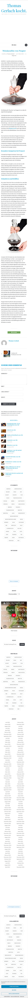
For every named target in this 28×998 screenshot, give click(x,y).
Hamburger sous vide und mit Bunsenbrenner (14, 451)
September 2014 (20, 847)
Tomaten (6, 537)
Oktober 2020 (20, 775)
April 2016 (7, 829)
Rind (6, 525)
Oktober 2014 (7, 847)
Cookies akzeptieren (14, 986)
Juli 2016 (20, 825)
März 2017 (20, 817)
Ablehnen (14, 990)
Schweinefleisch (10, 528)
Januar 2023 (7, 754)
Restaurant (21, 522)
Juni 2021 (20, 768)
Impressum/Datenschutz (15, 996)
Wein (18, 540)
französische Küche (17, 498)
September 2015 (20, 835)
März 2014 (20, 853)
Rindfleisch (13, 525)
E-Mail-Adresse (5, 391)
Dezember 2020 (20, 774)
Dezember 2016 (7, 821)
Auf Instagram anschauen (14, 906)
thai (21, 534)
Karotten (20, 510)
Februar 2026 (20, 722)
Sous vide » (14, 420)
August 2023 (20, 746)
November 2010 (20, 867)
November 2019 (7, 787)
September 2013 (20, 859)
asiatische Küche (18, 488)
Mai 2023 (7, 750)
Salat (21, 525)
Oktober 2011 (20, 863)
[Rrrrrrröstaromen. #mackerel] (23, 566)
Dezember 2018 (7, 797)
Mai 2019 (20, 791)
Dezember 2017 (7, 809)
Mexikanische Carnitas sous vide (13, 461)
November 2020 (7, 775)
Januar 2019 (20, 795)
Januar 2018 (20, 807)
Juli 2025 (20, 726)
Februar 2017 (8, 819)
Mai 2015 (20, 839)
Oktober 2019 (20, 787)
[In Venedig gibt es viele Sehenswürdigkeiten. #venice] (23, 557)
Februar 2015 (8, 843)
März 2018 (20, 805)
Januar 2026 (7, 724)
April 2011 (7, 867)
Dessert (7, 495)
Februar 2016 (8, 831)
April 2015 (7, 841)
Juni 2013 (7, 863)
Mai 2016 (20, 827)
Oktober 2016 (7, 823)
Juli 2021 (8, 768)
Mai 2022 (7, 760)
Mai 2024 (7, 740)
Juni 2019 (7, 791)
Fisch (22, 495)
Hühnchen (5, 504)
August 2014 (7, 849)
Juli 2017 (20, 813)
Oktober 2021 (20, 764)
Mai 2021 (7, 770)
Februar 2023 (20, 752)
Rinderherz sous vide (12, 445)
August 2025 (7, 726)
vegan (13, 537)
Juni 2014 (7, 851)
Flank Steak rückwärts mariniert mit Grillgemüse (14, 474)
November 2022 (7, 756)
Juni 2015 (7, 839)
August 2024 (20, 736)
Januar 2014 (20, 855)
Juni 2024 (20, 738)
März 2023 (7, 752)
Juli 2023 (8, 748)
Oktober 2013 (7, 859)
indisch (13, 504)
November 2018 (20, 797)
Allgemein (14, 55)
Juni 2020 (20, 779)
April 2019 (7, 793)
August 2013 (7, 861)
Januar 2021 (7, 774)
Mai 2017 (20, 815)
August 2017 (7, 813)
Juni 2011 (20, 865)
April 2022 (20, 760)
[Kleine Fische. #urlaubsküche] (5, 566)
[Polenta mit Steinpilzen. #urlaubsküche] (14, 566)
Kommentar (4, 373)
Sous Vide (19, 528)
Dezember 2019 (20, 785)
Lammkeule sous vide (12, 440)
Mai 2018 (20, 803)
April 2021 (20, 770)
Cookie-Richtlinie (7, 996)
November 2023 (7, 746)
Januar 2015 (20, 843)
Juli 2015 (20, 837)
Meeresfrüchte (21, 513)
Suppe (21, 531)
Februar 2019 (8, 795)
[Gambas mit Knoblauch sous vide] (7, 353)
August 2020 (20, 777)
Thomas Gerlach (10, 53)
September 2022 (7, 758)
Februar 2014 (8, 855)
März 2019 (20, 793)
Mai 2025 (20, 728)
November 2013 (20, 857)
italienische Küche (10, 510)
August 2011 (7, 865)
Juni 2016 (7, 827)
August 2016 (7, 825)
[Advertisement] (14, 29)
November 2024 (7, 734)
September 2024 (7, 736)
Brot (21, 491)
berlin (15, 491)
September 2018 (20, 799)
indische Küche (21, 504)
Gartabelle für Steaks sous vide (12, 456)
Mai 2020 (7, 781)
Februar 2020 (20, 783)
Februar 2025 (8, 732)
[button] (14, 45)
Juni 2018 (7, 803)
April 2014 (7, 853)
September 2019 (7, 789)
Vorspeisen (11, 540)
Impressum (22, 996)
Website (3, 397)
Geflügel (5, 501)
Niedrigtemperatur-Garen (10, 519)
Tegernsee (14, 534)
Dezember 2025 (20, 724)
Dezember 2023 (20, 744)
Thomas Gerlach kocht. (14, 8)
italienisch (18, 507)
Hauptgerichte (21, 501)
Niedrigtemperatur (14, 516)
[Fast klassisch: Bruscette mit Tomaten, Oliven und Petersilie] (14, 575)
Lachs (13, 513)
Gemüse (12, 501)
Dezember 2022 (20, 754)
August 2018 (7, 801)
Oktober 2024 (20, 734)
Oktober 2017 (7, 811)
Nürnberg (6, 522)
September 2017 (20, 811)
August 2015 (7, 837)
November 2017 (20, 809)
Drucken (15, 332)
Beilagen (8, 491)
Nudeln (21, 519)
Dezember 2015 (7, 833)
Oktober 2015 (7, 835)
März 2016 (20, 829)
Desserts (15, 495)
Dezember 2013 (7, 857)
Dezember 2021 (20, 762)
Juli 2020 (8, 779)
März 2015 (20, 841)
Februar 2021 (20, 772)
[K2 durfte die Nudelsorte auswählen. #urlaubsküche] (14, 557)
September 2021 (7, 766)
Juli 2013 (20, 861)
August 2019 (20, 789)
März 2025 (20, 730)
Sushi (7, 534)
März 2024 (7, 742)
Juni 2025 (7, 728)
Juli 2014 (20, 849)
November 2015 (20, 833)
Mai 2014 (20, 851)
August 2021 (20, 766)
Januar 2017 (20, 819)
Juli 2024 (8, 738)
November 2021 (7, 764)
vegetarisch (21, 537)
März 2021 (7, 772)
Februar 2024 (20, 742)
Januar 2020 (7, 785)
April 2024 (20, 740)
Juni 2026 (7, 722)
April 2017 (7, 817)
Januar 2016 (20, 831)
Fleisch (7, 498)
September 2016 (20, 823)
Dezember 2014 (7, 845)
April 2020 (20, 781)
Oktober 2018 (7, 799)
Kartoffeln (5, 513)
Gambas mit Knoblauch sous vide (16, 353)
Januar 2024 (7, 744)
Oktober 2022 (20, 756)
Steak (14, 531)
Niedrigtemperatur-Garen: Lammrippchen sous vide (13, 424)
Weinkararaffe (12, 128)
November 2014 (20, 845)
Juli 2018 (20, 801)
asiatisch (8, 488)
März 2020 (7, 783)
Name (2, 386)
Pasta (13, 522)
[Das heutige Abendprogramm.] (5, 575)
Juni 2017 (7, 815)
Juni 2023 (20, 748)
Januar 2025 (20, 732)
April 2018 (7, 805)
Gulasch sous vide (11, 430)
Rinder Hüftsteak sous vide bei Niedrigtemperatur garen (12, 467)
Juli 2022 (20, 758)
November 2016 (20, 821)
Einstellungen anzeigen (14, 993)
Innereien (10, 507)
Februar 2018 (8, 807)
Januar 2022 (7, 762)
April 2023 (20, 750)
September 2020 (7, 777)
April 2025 (7, 730)
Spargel (7, 531)
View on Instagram (14, 581)
